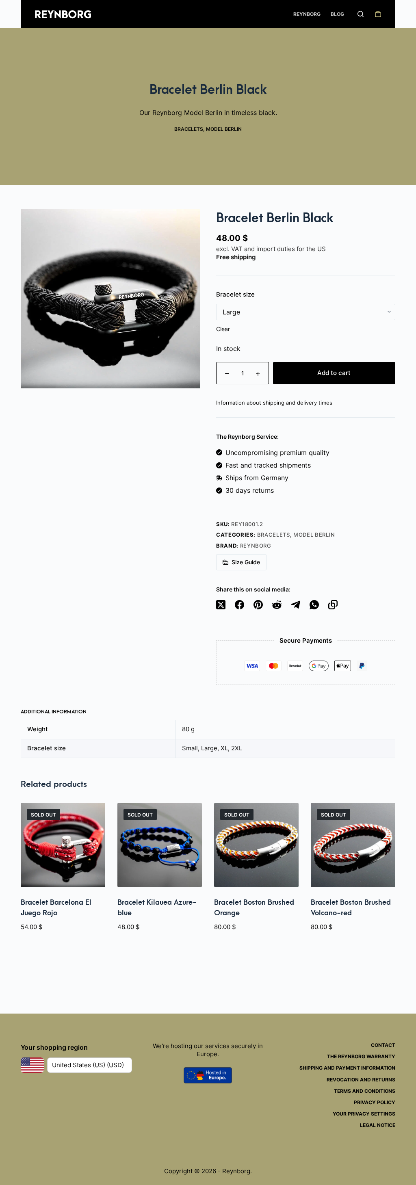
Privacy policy (374, 1102)
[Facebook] (239, 604)
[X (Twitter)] (220, 604)
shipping (243, 257)
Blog (337, 14)
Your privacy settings (364, 1114)
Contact (383, 1045)
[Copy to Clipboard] (333, 604)
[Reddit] (277, 604)
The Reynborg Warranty (361, 1056)
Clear (223, 328)
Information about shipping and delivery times (274, 402)
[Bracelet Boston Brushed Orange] (256, 845)
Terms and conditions (364, 1091)
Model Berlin (224, 129)
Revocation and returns (361, 1080)
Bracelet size (235, 294)
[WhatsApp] (314, 604)
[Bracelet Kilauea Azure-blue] (159, 845)
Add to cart (334, 373)
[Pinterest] (258, 604)
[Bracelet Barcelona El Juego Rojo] (63, 845)
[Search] (361, 14)
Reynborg (307, 14)
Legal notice (377, 1125)
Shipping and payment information (347, 1068)
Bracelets (188, 129)
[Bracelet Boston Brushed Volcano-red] (353, 845)
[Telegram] (295, 604)
